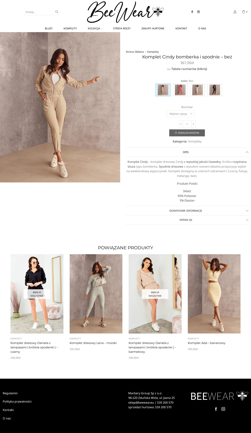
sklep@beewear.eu (141, 403)
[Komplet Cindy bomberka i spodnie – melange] (197, 90)
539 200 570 (165, 403)
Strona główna (135, 51)
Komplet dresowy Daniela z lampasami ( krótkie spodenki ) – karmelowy (152, 347)
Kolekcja (94, 28)
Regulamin (10, 393)
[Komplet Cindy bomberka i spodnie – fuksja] (180, 90)
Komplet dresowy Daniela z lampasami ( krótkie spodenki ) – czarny (34, 347)
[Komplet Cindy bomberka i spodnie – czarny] (214, 90)
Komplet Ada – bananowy (206, 343)
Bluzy (49, 28)
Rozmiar (187, 107)
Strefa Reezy (121, 28)
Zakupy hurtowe (152, 28)
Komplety (70, 28)
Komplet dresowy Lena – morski (93, 343)
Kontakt (181, 28)
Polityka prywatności (17, 401)
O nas (202, 28)
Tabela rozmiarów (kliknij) (189, 69)
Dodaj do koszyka (188, 132)
